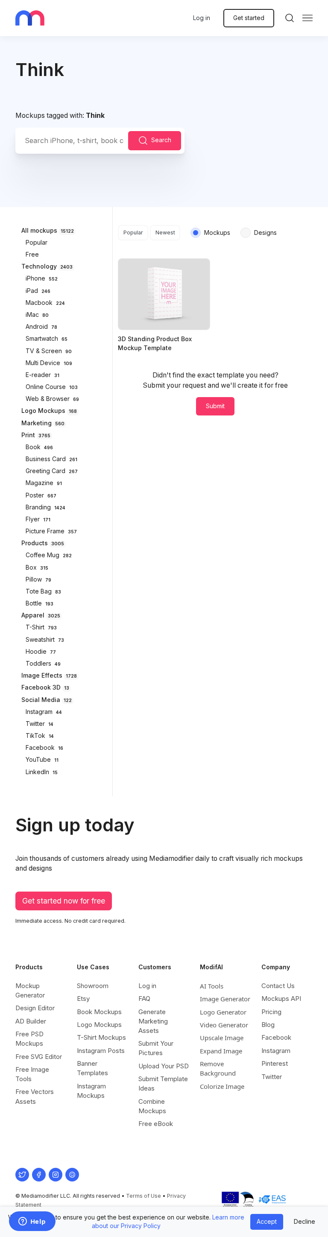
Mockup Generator (30, 990)
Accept (267, 1221)
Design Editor (35, 1008)
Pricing (271, 1012)
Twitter (271, 1077)
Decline (304, 1221)
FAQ (144, 998)
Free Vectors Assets (34, 1096)
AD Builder (30, 1021)
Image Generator (225, 998)
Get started (248, 17)
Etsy (83, 998)
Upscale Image (221, 1037)
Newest (165, 232)
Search (161, 139)
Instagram (275, 1051)
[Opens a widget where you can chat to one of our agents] (32, 1222)
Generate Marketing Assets (153, 1021)
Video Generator (224, 1025)
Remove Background (218, 1068)
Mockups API (281, 998)
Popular (133, 232)
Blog (268, 1025)
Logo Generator (223, 1012)
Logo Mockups (99, 1025)
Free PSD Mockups (29, 1038)
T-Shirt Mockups (101, 1037)
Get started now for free (63, 900)
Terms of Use (143, 1196)
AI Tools (211, 986)
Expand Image (221, 1051)
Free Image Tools (32, 1074)
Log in (201, 17)
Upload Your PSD (163, 1066)
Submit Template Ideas (163, 1083)
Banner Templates (92, 1068)
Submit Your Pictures (155, 1048)
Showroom (92, 986)
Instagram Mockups (91, 1091)
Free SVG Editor (38, 1057)
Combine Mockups (152, 1106)
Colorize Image (222, 1086)
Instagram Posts (101, 1051)
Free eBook (155, 1124)
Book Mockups (99, 1012)
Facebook (276, 1037)
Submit (215, 405)
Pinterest (274, 1063)
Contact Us (278, 986)
